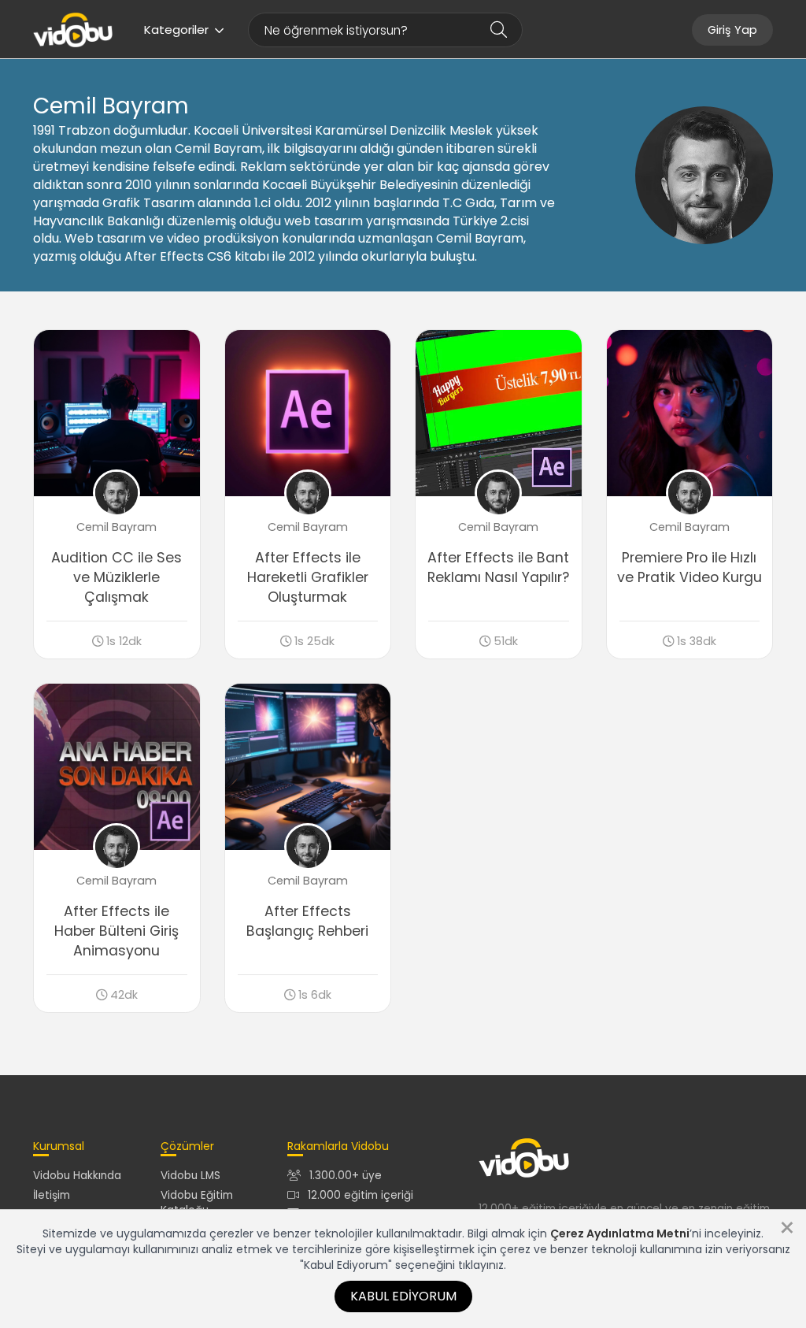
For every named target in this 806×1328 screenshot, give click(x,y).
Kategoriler (176, 29)
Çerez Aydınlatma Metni (620, 1233)
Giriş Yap (732, 30)
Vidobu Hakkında (77, 1175)
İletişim (51, 1195)
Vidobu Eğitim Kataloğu (197, 1203)
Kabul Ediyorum (403, 1296)
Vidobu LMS (190, 1175)
